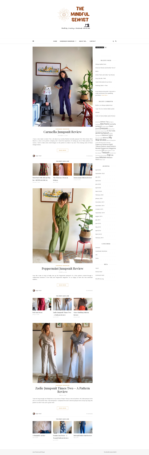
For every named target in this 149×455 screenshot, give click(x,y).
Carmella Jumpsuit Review (63, 132)
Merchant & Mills (98, 138)
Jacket (98, 133)
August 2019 (98, 216)
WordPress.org (99, 279)
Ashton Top (104, 122)
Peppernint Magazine (108, 148)
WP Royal (42, 452)
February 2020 (99, 195)
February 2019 (99, 237)
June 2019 (98, 223)
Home (55, 41)
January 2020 (98, 198)
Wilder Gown (102, 159)
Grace (99, 131)
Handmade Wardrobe (67, 41)
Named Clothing (110, 140)
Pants (97, 258)
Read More (104, 95)
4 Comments (89, 156)
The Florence (98, 155)
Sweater (99, 153)
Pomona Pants (98, 150)
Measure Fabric (107, 135)
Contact (93, 41)
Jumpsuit (105, 133)
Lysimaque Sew (98, 135)
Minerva (105, 138)
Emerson (110, 128)
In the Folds (111, 131)
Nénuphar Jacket (102, 142)
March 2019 (98, 234)
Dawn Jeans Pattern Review (83, 178)
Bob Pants (104, 124)
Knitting (110, 133)
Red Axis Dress (37, 312)
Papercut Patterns (101, 144)
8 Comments (89, 290)
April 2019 (98, 230)
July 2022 (97, 177)
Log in (97, 268)
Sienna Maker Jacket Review (107, 116)
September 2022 (100, 173)
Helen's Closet (104, 131)
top (109, 154)
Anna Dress (97, 122)
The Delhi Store (113, 153)
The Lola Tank (104, 155)
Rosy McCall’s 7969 (100, 78)
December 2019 (99, 202)
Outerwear (108, 142)
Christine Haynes (105, 126)
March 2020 (98, 191)
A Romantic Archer (39, 435)
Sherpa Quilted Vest (100, 64)
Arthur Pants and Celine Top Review (105, 75)
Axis (109, 122)
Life (96, 254)
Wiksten (102, 157)
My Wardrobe (103, 138)
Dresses (103, 128)
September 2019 (100, 212)
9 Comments (89, 413)
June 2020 (98, 184)
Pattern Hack (105, 146)
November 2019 (99, 205)
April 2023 (98, 170)
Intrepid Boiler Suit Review (83, 435)
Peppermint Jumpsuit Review (62, 268)
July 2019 (97, 220)
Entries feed (98, 271)
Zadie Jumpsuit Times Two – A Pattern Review (62, 390)
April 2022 (98, 180)
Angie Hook (38, 156)
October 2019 (99, 209)
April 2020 (98, 187)
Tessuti (105, 152)
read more (62, 150)
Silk (103, 150)
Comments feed (99, 275)
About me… (83, 41)
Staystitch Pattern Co (108, 150)
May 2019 (98, 227)
